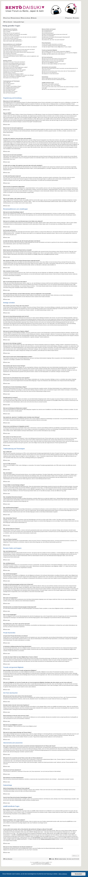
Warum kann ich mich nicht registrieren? (11, 33)
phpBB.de (47, 254)
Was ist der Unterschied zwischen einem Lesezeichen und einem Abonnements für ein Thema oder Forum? (60, 69)
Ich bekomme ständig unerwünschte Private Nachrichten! (54, 45)
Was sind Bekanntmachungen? (9, 88)
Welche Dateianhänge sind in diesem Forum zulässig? (53, 78)
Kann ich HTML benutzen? (8, 83)
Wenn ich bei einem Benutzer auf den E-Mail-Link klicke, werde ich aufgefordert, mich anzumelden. (21, 57)
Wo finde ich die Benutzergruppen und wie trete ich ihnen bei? (54, 34)
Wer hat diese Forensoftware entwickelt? (50, 84)
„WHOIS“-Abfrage (33, 832)
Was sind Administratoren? (47, 30)
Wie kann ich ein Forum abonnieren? (49, 72)
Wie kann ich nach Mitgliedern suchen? (50, 62)
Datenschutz (38, 864)
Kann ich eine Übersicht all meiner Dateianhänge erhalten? (54, 79)
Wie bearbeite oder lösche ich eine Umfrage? (12, 68)
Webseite (34, 18)
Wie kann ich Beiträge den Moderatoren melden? (13, 73)
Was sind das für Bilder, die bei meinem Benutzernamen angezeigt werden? (19, 52)
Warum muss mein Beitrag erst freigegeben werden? (14, 76)
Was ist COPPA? (6, 31)
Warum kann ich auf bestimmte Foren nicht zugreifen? (14, 69)
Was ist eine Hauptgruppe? (47, 38)
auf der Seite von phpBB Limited (68, 812)
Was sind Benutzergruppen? (48, 33)
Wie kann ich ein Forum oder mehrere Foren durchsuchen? (54, 58)
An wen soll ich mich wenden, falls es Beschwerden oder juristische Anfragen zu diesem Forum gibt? (60, 87)
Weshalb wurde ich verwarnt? (9, 72)
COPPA (5, 141)
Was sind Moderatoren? (47, 31)
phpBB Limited (37, 254)
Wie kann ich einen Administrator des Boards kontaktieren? (54, 89)
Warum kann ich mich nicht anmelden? (11, 35)
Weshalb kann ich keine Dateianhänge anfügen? (13, 71)
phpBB (36, 862)
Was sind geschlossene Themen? (10, 91)
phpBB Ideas (70, 821)
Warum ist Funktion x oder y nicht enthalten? (51, 85)
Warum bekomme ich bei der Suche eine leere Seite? (53, 61)
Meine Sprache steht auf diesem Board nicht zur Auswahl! (15, 50)
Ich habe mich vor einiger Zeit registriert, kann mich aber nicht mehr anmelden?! (19, 37)
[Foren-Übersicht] (42, 10)
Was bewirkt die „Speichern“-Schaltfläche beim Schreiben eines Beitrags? (18, 75)
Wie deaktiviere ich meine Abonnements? (50, 73)
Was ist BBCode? (7, 82)
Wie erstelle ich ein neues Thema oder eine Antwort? (14, 61)
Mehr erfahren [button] (63, 874)
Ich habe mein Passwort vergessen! (10, 38)
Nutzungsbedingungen (46, 864)
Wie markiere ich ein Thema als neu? (11, 77)
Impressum (33, 864)
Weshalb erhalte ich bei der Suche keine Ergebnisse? (53, 59)
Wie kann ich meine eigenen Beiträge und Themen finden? (54, 63)
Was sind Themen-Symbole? (9, 92)
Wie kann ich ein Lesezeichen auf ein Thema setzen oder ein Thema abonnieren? (59, 71)
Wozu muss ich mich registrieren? (10, 30)
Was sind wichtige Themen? (9, 90)
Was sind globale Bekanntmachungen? (11, 87)
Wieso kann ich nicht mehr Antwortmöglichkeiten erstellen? (15, 67)
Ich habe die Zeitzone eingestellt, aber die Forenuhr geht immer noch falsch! (19, 49)
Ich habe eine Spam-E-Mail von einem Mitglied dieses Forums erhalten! (56, 46)
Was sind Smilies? (7, 85)
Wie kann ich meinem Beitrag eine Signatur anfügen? (14, 64)
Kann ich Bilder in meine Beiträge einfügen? (12, 86)
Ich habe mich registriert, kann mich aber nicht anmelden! (15, 34)
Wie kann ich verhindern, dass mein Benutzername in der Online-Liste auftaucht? (20, 46)
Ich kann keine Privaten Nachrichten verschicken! (52, 44)
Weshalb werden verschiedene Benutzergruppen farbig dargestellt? (56, 37)
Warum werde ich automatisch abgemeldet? (12, 39)
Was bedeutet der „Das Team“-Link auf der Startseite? (53, 39)
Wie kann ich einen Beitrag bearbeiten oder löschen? (14, 63)
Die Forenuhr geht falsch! (8, 48)
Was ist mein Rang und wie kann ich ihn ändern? (13, 54)
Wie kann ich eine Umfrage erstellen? (11, 65)
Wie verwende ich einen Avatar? (10, 53)
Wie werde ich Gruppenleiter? (48, 35)
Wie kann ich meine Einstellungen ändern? (12, 45)
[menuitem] (76, 18)
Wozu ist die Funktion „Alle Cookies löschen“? (12, 41)
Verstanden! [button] (78, 874)
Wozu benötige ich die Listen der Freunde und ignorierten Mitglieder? (56, 51)
